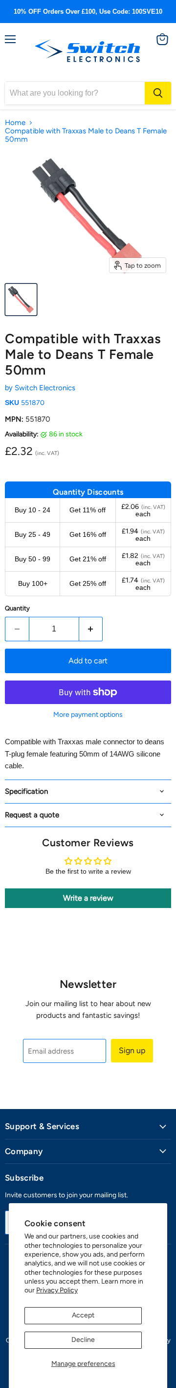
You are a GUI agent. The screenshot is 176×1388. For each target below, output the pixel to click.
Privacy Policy (57, 1290)
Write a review (88, 898)
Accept (83, 1315)
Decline (83, 1340)
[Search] (158, 93)
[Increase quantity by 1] (91, 629)
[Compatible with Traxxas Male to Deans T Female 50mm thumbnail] (21, 299)
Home (15, 123)
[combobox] (75, 93)
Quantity (17, 608)
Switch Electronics (45, 387)
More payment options (88, 715)
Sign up (132, 1050)
